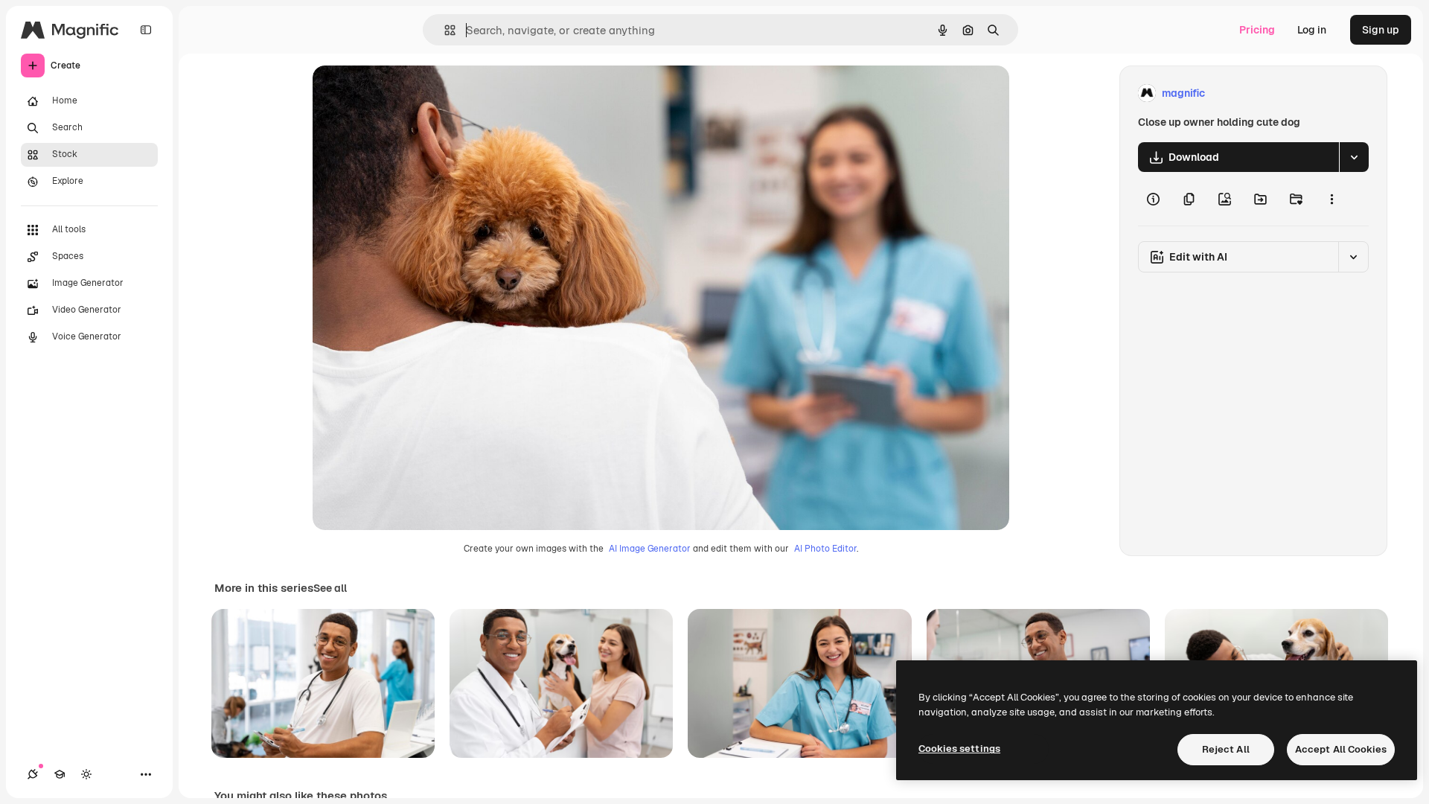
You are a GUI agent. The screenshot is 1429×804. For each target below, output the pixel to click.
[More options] (1331, 199)
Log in (1311, 29)
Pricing (1257, 29)
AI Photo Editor (825, 549)
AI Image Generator (650, 549)
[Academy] (59, 774)
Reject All (1226, 749)
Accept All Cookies (1341, 749)
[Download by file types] (1354, 157)
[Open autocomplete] (443, 30)
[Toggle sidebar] (146, 30)
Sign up (1380, 29)
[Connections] (33, 774)
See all (330, 588)
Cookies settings (959, 748)
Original (408, 93)
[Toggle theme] (86, 774)
